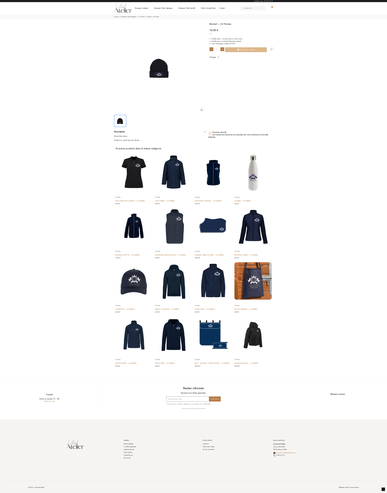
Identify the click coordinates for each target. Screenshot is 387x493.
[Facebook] (335, 399)
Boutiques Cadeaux (141, 8)
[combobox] (253, 8)
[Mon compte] (267, 8)
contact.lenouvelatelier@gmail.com (286, 453)
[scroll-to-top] (383, 489)
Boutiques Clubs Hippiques (163, 8)
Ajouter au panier (246, 50)
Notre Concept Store (208, 8)
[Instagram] (340, 399)
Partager (218, 57)
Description (119, 131)
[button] (271, 8)
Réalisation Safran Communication (349, 487)
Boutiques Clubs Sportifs (186, 8)
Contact (222, 8)
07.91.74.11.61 (49, 401)
